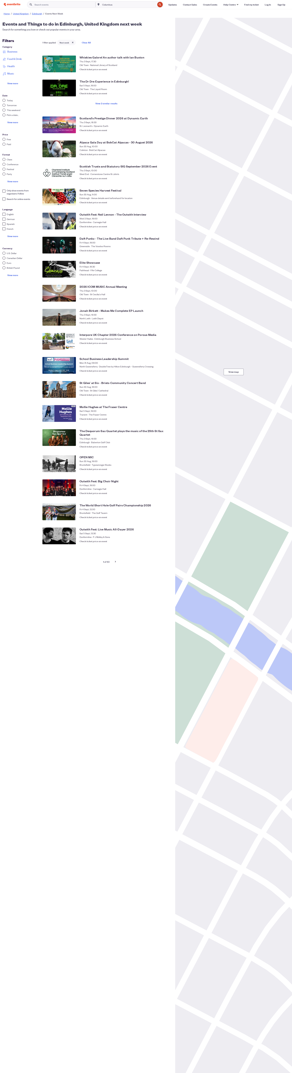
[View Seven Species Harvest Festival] (59, 197)
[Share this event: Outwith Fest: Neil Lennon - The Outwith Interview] (161, 226)
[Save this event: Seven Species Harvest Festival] (167, 202)
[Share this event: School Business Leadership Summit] (161, 371)
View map (233, 371)
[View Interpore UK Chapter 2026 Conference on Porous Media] (59, 341)
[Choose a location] (98, 4)
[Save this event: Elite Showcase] (167, 274)
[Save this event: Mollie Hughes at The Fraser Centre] (167, 419)
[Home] (12, 4)
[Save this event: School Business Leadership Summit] (167, 371)
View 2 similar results (106, 103)
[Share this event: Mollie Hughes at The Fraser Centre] (161, 419)
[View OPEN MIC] (59, 463)
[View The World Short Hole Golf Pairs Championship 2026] (59, 511)
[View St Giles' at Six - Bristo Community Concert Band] (59, 389)
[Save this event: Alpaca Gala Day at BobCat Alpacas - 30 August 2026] (167, 154)
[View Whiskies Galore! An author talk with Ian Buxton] (59, 64)
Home (7, 13)
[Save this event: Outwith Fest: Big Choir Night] (167, 493)
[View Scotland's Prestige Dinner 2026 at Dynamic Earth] (59, 124)
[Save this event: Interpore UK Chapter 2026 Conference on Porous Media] (167, 347)
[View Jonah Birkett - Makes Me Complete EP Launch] (59, 317)
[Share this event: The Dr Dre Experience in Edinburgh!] (161, 93)
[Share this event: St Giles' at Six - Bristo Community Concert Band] (161, 395)
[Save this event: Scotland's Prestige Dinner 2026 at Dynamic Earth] (167, 130)
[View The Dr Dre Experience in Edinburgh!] (59, 88)
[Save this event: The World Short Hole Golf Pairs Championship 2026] (167, 517)
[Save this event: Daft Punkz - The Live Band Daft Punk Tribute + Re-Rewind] (167, 250)
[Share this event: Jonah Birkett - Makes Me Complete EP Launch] (161, 323)
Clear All (86, 42)
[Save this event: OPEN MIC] (167, 469)
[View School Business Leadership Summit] (59, 365)
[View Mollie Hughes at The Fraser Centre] (59, 413)
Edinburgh (37, 13)
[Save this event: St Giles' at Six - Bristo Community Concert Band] (167, 395)
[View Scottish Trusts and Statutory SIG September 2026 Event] (59, 173)
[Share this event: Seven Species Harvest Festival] (161, 202)
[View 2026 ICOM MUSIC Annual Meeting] (59, 293)
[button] (231, 4)
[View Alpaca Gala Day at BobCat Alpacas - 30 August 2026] (59, 149)
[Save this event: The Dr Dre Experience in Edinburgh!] (167, 93)
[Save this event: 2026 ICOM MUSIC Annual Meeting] (167, 299)
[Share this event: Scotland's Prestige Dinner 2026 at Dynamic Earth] (161, 130)
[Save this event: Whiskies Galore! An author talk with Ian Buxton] (167, 69)
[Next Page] (115, 561)
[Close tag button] (73, 42)
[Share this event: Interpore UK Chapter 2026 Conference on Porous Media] (161, 347)
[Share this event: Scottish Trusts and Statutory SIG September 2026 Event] (161, 178)
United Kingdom (21, 13)
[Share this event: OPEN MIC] (161, 469)
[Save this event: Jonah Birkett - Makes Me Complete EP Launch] (167, 323)
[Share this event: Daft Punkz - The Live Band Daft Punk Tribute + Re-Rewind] (161, 250)
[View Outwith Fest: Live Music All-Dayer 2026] (59, 536)
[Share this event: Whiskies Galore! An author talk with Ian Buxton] (161, 69)
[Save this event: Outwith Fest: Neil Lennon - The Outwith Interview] (167, 226)
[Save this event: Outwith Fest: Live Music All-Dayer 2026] (167, 541)
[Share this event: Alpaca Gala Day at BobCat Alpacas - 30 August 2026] (161, 154)
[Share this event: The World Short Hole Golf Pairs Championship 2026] (161, 517)
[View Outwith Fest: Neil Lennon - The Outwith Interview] (59, 221)
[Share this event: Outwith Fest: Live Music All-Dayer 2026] (161, 541)
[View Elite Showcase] (59, 269)
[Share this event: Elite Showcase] (161, 274)
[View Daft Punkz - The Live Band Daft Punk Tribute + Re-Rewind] (59, 245)
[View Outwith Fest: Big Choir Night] (59, 487)
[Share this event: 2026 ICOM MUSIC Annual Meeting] (161, 299)
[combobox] (128, 4)
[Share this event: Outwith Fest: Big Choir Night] (161, 493)
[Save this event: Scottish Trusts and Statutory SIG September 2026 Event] (167, 178)
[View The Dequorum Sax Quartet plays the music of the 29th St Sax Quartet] (59, 437)
